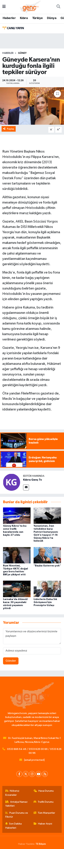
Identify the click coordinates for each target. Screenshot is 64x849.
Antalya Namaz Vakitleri (16, 804)
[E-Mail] (26, 487)
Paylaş (10, 129)
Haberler (9, 18)
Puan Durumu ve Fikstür (16, 815)
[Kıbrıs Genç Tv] (11, 482)
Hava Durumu (46, 790)
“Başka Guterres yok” (47, 565)
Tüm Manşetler (46, 813)
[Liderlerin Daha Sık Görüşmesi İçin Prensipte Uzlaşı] (47, 588)
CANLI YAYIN (15, 28)
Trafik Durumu (46, 802)
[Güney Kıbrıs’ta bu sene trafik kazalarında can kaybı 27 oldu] (17, 515)
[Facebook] (19, 774)
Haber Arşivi (45, 823)
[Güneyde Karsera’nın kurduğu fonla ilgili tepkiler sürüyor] (32, 106)
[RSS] (45, 774)
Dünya (51, 18)
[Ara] (58, 7)
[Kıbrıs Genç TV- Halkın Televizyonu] (30, 7)
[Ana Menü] (4, 6)
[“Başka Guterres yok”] (47, 555)
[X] (26, 774)
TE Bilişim (41, 844)
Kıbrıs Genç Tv (32, 479)
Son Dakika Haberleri (13, 825)
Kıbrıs (24, 18)
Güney (22, 53)
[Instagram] (32, 774)
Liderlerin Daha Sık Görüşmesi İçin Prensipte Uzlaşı (45, 602)
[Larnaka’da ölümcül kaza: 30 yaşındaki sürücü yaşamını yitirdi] (17, 588)
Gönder (11, 660)
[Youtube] (38, 774)
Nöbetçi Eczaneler (12, 792)
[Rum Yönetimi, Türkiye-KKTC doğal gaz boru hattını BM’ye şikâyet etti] (17, 555)
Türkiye (37, 18)
